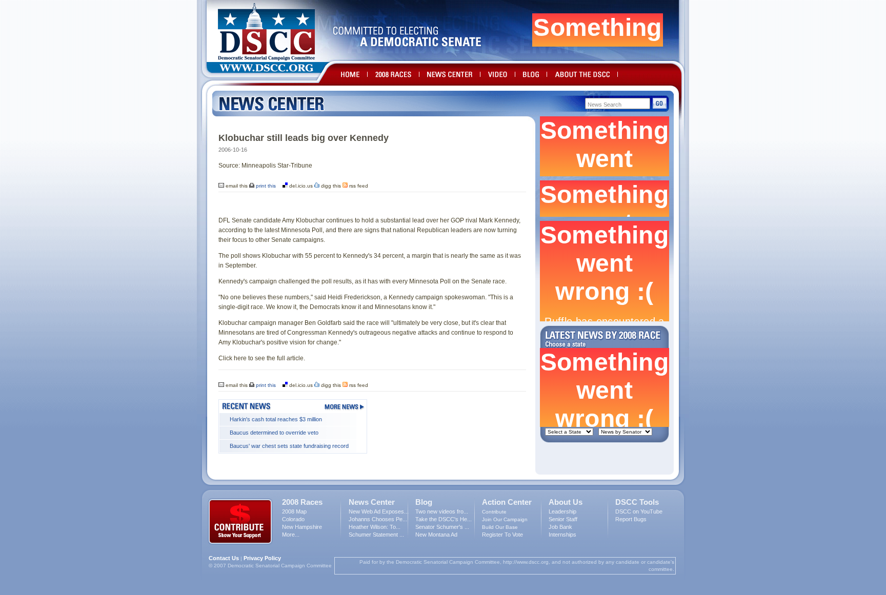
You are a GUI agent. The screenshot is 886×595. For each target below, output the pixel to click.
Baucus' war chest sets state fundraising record (289, 446)
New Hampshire (302, 527)
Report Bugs (631, 519)
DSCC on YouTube (638, 511)
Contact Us (224, 558)
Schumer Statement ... (376, 534)
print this (265, 186)
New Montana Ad (436, 534)
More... (290, 534)
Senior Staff (563, 519)
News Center (372, 502)
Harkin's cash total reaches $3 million (276, 419)
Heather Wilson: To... (374, 527)
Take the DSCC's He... (443, 519)
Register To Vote (502, 534)
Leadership (562, 511)
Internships (562, 534)
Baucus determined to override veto (274, 432)
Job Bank (560, 527)
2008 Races (302, 502)
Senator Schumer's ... (442, 527)
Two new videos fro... (441, 511)
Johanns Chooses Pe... (378, 519)
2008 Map (294, 511)
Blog (423, 502)
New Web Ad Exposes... (379, 511)
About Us (565, 502)
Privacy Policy (262, 558)
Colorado (293, 519)
